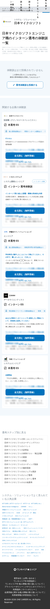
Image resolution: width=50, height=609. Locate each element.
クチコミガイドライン (34, 586)
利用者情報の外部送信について (25, 595)
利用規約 (16, 589)
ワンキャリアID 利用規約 (24, 581)
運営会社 (17, 578)
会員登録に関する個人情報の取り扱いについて (24, 592)
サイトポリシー (28, 589)
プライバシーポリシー (14, 586)
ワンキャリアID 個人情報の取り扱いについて (24, 584)
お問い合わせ (28, 578)
